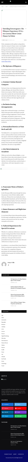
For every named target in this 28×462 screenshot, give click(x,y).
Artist (3, 317)
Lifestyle (3, 356)
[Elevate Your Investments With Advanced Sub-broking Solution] (5, 296)
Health (3, 349)
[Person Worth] (14, 2)
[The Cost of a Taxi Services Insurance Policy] (5, 443)
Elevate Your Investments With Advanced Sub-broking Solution (17, 295)
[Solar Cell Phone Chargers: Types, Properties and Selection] (5, 304)
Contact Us (21, 454)
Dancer (3, 333)
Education (4, 338)
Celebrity (3, 326)
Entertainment (5, 340)
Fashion (3, 345)
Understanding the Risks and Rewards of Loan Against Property (18, 287)
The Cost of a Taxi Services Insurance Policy (16, 442)
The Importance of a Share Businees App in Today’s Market (18, 279)
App (2, 315)
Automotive (4, 320)
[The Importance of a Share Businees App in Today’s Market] (5, 281)
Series (3, 361)
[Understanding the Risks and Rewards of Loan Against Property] (5, 288)
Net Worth (4, 359)
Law (2, 354)
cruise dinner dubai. (6, 61)
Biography (4, 322)
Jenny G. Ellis (4, 40)
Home (3, 352)
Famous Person (5, 343)
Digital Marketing (5, 336)
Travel (25, 40)
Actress (3, 331)
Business (3, 324)
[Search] (26, 2)
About (14, 454)
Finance (3, 347)
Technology (4, 363)
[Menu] (2, 2)
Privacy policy (8, 454)
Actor (3, 329)
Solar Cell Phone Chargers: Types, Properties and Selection (18, 303)
